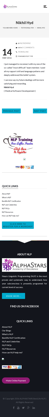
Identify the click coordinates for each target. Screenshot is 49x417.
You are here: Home (10, 28)
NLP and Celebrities (9, 205)
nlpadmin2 (25, 43)
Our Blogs (6, 330)
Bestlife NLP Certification (11, 201)
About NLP (6, 194)
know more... (13, 296)
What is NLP (6, 197)
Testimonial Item (27, 28)
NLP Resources (7, 212)
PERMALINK (23, 52)
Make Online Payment (16, 380)
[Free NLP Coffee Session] (18, 134)
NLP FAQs (6, 208)
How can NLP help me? (10, 216)
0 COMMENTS (28, 47)
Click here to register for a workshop (18, 225)
